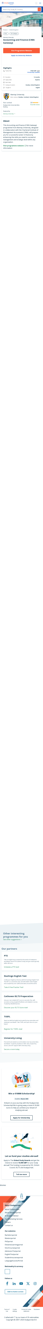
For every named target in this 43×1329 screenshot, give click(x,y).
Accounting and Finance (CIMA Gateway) (19, 173)
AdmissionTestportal (12, 1251)
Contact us (9, 1225)
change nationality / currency (11, 723)
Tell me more (21, 1174)
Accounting (4, 515)
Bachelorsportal (11, 1235)
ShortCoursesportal (12, 1248)
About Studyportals (12, 1209)
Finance (5, 30)
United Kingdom (13, 30)
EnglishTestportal (11, 1254)
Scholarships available (33, 72)
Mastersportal (10, 1238)
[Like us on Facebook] (7, 1283)
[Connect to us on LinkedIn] (14, 1283)
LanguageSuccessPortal (14, 1261)
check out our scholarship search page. (15, 912)
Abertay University (8, 37)
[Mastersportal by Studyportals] (8, 3)
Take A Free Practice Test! (21, 376)
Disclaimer (37, 1309)
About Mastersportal (13, 1212)
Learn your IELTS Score (21, 454)
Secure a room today (12, 1049)
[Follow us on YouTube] (21, 1283)
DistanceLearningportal (14, 1245)
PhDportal (9, 1241)
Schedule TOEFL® (21, 394)
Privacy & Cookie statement (26, 1310)
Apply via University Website (21, 55)
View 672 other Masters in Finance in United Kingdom (20, 520)
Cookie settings (14, 1310)
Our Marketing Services (13, 1219)
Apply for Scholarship (21, 1118)
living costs (8, 776)
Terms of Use (6, 1310)
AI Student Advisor (12, 1216)
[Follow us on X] (28, 1283)
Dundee (20, 97)
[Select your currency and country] (7, 1271)
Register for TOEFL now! (13, 1029)
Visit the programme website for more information (21, 230)
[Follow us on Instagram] (35, 1283)
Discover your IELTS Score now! (16, 1007)
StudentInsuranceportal (14, 1257)
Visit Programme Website (21, 50)
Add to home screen (15, 1292)
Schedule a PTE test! (21, 411)
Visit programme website (13, 146)
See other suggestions (12, 939)
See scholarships (9, 869)
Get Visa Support (21, 831)
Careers (8, 1222)
